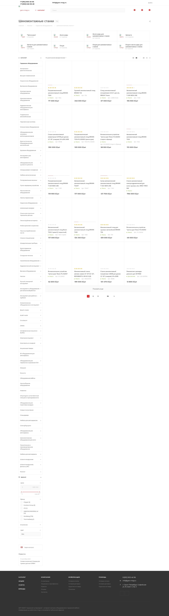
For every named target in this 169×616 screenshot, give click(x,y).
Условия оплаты (73, 581)
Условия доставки (74, 584)
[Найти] (122, 10)
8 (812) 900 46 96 (129, 577)
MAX (127, 593)
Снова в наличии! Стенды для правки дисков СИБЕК (30, 562)
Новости (22, 554)
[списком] (146, 57)
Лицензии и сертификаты (49, 584)
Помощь (102, 577)
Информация (74, 577)
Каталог (22, 577)
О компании (45, 581)
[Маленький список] (133, 57)
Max (39, 2)
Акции (21, 581)
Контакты (44, 592)
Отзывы (43, 589)
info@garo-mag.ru (59, 3)
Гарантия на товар (74, 586)
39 (108, 296)
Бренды (22, 589)
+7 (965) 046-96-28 (27, 4)
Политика (71, 589)
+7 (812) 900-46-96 (27, 2)
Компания (45, 577)
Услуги (22, 585)
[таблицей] (149, 57)
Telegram (41, 2)
